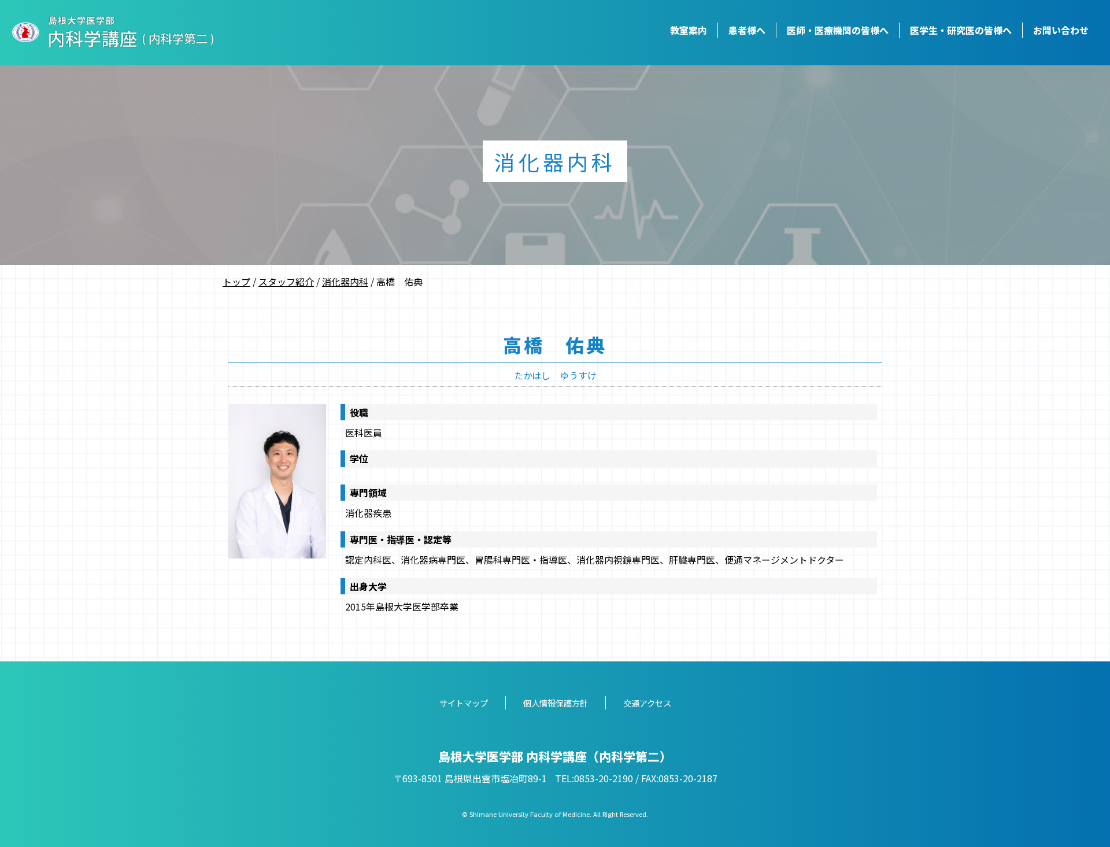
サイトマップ (463, 703)
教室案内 (688, 30)
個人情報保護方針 (555, 703)
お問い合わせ (1061, 30)
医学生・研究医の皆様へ (961, 30)
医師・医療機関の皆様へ (838, 30)
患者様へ (746, 30)
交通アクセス (647, 703)
